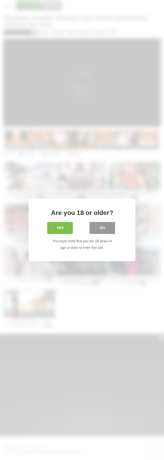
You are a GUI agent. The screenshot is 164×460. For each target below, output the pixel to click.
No (102, 228)
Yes (60, 228)
